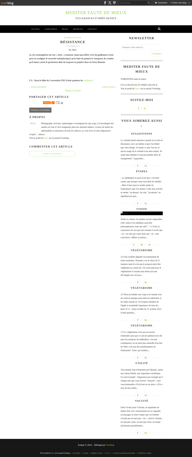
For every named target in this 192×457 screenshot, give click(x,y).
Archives (78, 29)
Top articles (76, 453)
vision (141, 209)
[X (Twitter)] (109, 2)
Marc (46, 138)
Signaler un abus (97, 453)
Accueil (35, 29)
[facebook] (105, 2)
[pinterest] (114, 2)
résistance (72, 42)
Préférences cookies (144, 453)
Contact (92, 29)
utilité (141, 363)
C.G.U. (108, 453)
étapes (141, 171)
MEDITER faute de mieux (96, 12)
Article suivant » (109, 87)
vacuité (141, 400)
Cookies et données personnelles (124, 453)
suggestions (141, 133)
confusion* (88, 80)
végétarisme (142, 250)
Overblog (110, 445)
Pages (65, 29)
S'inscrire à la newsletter (40, 110)
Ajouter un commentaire (52, 154)
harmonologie (72, 37)
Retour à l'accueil (73, 90)
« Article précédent (37, 87)
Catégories (51, 29)
